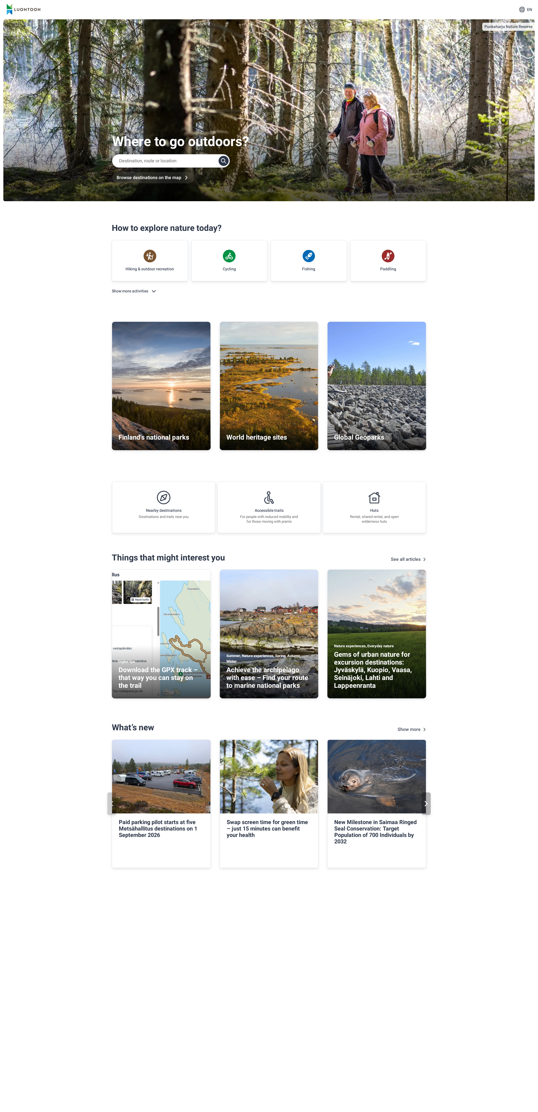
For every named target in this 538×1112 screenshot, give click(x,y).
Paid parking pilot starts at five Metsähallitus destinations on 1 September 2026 (158, 828)
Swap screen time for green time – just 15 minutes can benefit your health (267, 828)
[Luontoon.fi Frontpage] (23, 9)
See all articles (406, 559)
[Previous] (111, 803)
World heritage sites (256, 437)
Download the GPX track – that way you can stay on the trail (158, 677)
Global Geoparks (359, 437)
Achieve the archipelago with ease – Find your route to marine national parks (267, 677)
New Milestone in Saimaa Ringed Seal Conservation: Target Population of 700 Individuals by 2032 (375, 832)
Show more (409, 729)
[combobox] (171, 161)
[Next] (426, 803)
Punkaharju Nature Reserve (508, 27)
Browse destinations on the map (149, 177)
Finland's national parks (154, 437)
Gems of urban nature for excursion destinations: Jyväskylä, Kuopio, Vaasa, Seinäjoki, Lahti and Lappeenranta (373, 670)
